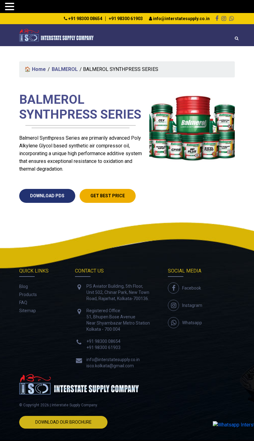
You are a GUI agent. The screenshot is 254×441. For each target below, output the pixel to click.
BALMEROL (65, 69)
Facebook (191, 288)
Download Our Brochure (63, 422)
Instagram (192, 305)
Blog (23, 286)
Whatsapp (192, 322)
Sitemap (27, 310)
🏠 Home (35, 69)
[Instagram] (223, 18)
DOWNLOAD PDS (47, 195)
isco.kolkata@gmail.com (110, 365)
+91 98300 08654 (84, 18)
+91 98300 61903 (126, 18)
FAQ (23, 302)
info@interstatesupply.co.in (181, 18)
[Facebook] (216, 18)
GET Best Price (107, 195)
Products (28, 294)
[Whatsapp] (231, 18)
